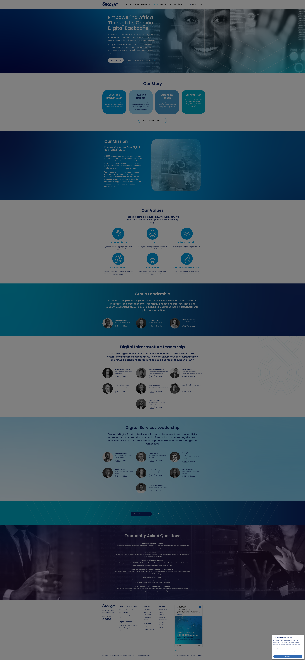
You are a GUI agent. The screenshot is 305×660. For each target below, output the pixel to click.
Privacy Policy (297, 652)
